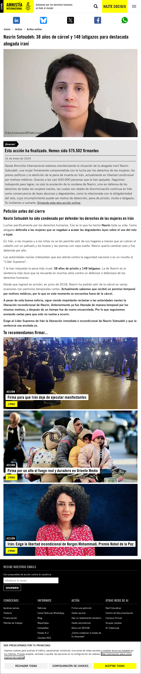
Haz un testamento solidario (86, 617)
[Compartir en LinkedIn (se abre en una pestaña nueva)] (16, 20)
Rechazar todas (26, 665)
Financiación (10, 617)
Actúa (18, 29)
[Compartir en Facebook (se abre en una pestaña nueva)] (97, 20)
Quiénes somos (11, 607)
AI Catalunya (112, 627)
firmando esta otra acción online (58, 202)
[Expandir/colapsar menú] (134, 6)
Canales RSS (44, 637)
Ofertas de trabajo (12, 622)
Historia (7, 612)
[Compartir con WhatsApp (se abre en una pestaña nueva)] (124, 20)
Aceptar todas (114, 665)
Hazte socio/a (114, 6)
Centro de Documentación (119, 612)
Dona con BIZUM (81, 627)
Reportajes (43, 622)
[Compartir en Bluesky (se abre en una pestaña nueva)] (43, 20)
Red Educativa (113, 607)
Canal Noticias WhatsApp (50, 612)
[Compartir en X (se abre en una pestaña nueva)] (70, 20)
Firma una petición (82, 607)
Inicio (7, 29)
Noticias (41, 607)
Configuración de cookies (70, 665)
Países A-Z (43, 632)
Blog (39, 617)
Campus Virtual (114, 617)
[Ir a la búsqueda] (96, 6)
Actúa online (34, 29)
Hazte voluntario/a (81, 622)
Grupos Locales (114, 622)
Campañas (42, 627)
